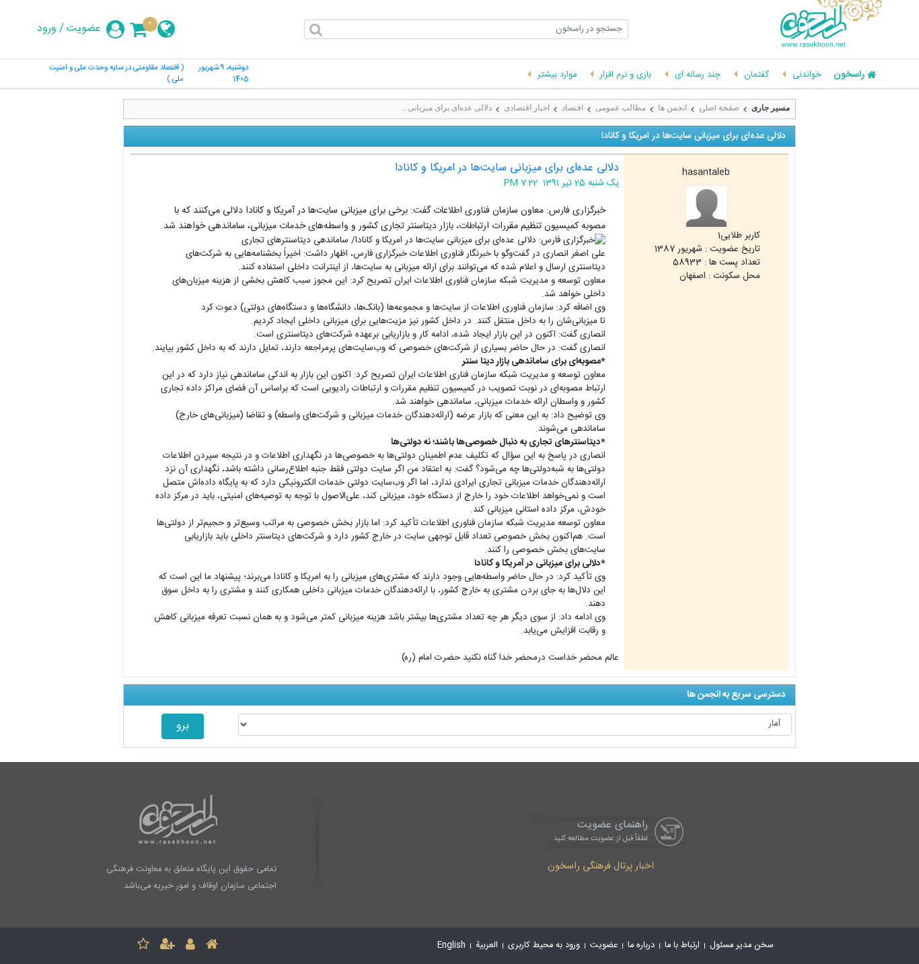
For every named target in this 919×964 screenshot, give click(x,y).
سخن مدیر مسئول (742, 945)
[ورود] (190, 946)
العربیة (487, 945)
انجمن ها (672, 107)
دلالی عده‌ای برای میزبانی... (447, 107)
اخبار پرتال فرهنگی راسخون (601, 867)
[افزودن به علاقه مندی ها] (143, 946)
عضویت (84, 29)
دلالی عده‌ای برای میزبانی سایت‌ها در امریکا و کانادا (507, 168)
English (451, 945)
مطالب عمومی (620, 107)
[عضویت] (167, 946)
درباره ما (641, 945)
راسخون (849, 75)
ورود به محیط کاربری (544, 945)
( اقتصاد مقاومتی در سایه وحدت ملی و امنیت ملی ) (116, 74)
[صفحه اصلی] (211, 946)
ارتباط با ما (682, 945)
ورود (47, 29)
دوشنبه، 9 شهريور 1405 (223, 74)
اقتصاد (572, 107)
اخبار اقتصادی (527, 107)
